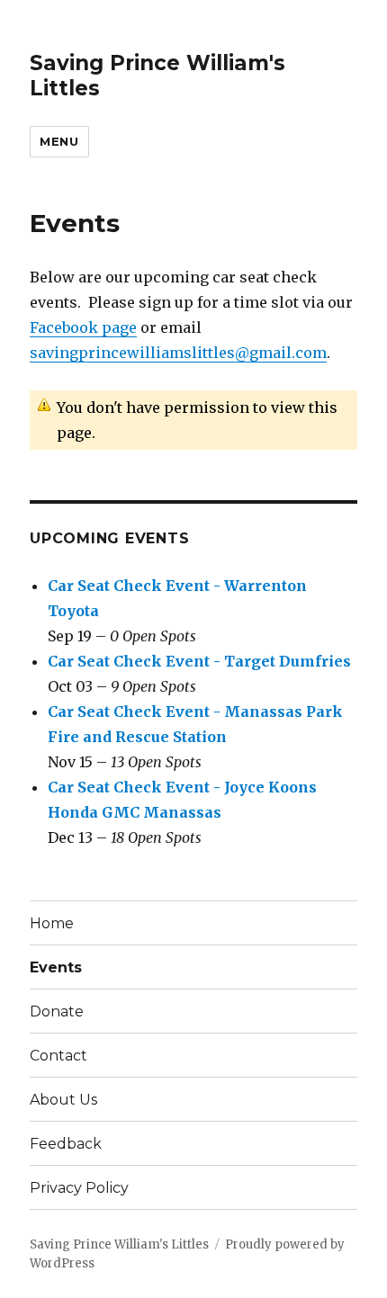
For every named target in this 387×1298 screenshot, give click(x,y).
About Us (63, 1099)
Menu (59, 141)
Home (52, 923)
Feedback (66, 1143)
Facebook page (83, 327)
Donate (57, 1011)
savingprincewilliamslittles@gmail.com (178, 353)
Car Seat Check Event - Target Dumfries (199, 661)
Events (56, 967)
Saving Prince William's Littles (119, 1244)
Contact (58, 1055)
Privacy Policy (79, 1187)
